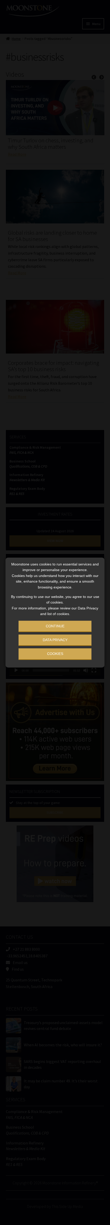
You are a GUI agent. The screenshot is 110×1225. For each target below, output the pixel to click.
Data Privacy (55, 640)
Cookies (55, 654)
